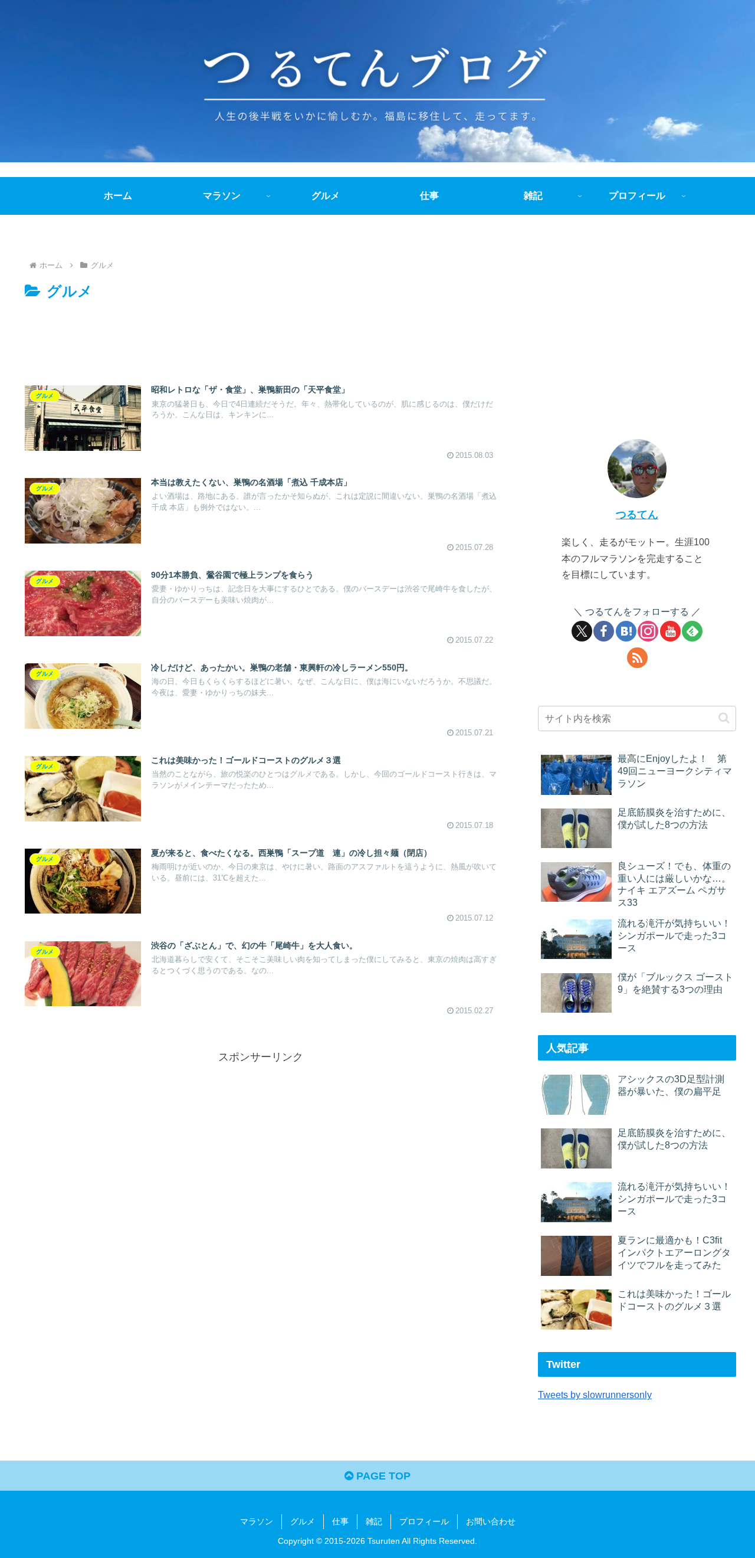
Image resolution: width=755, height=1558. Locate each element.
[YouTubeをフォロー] (670, 631)
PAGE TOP (382, 1476)
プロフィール (424, 1521)
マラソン (256, 1521)
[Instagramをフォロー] (648, 631)
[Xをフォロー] (582, 631)
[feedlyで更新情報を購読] (692, 631)
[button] (724, 718)
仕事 (340, 1521)
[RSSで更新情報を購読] (637, 657)
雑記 (374, 1521)
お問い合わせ (491, 1521)
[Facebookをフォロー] (603, 631)
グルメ (302, 1521)
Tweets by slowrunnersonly (595, 1394)
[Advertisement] (261, 337)
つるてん (637, 515)
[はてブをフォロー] (626, 631)
